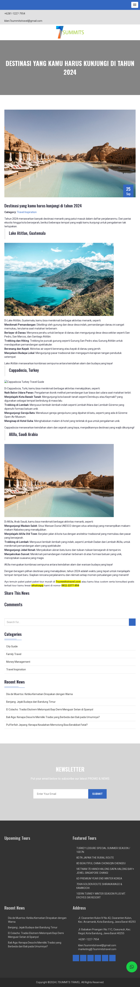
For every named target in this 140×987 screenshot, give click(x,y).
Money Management (18, 661)
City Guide (12, 646)
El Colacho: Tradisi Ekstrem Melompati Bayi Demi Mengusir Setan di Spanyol (49, 709)
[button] (134, 5)
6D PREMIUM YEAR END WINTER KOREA (99, 878)
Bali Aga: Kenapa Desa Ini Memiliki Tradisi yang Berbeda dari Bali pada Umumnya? (53, 717)
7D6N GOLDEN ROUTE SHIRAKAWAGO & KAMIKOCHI (99, 886)
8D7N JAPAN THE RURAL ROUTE (95, 857)
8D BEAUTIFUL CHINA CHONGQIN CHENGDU (101, 863)
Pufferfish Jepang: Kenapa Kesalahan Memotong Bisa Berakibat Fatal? (47, 724)
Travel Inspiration (27, 212)
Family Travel (13, 654)
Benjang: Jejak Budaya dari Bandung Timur (31, 701)
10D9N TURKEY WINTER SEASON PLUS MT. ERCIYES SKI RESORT (101, 895)
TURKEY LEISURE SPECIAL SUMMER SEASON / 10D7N (103, 850)
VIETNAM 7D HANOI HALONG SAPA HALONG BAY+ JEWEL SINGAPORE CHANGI (105, 871)
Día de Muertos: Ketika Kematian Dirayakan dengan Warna (39, 694)
